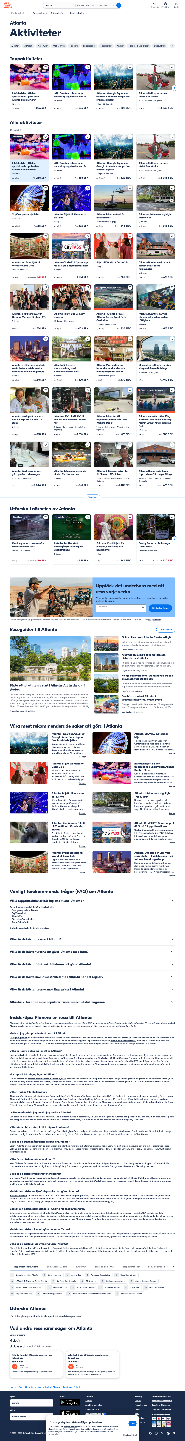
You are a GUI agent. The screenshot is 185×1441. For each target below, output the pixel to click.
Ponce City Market (92, 1181)
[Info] (21, 130)
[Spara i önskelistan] (45, 67)
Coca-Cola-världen (21, 922)
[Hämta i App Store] (70, 1413)
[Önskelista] (154, 4)
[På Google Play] (70, 1402)
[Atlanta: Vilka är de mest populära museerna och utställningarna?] (172, 1002)
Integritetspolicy (154, 620)
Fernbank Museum (18, 1195)
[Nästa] (174, 88)
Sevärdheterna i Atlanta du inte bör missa (29, 928)
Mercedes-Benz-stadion (23, 919)
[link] (29, 88)
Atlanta (39, 1316)
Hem (12, 1387)
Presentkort (140, 1418)
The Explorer (140, 1422)
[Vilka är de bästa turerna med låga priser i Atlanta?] (172, 989)
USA (20, 1387)
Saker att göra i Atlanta (49, 1387)
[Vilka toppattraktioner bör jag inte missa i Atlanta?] (172, 901)
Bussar (13, 1131)
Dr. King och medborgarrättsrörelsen (91, 1058)
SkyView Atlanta (19, 913)
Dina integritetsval (93, 1414)
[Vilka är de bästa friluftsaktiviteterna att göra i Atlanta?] (172, 964)
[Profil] (176, 4)
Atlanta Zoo (17, 916)
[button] (29, 88)
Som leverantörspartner (162, 1401)
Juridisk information (93, 1405)
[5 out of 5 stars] (36, 1362)
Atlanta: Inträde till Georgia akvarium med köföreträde (32, 1356)
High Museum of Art (60, 1213)
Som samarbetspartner (161, 1409)
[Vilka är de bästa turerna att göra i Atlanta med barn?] (172, 952)
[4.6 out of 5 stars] (18, 1346)
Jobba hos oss (141, 1405)
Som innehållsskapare (161, 1405)
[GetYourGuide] (8, 5)
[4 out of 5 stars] (92, 1362)
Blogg (137, 1409)
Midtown (50, 1117)
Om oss (138, 1401)
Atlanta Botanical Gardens (123, 1040)
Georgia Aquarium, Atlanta (25, 910)
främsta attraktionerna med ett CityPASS (47, 1079)
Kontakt (88, 1401)
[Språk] (165, 4)
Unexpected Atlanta (19, 1055)
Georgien (29, 1387)
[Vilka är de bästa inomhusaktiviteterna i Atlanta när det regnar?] (172, 977)
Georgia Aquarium (18, 1037)
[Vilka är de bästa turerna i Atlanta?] (172, 939)
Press (137, 1414)
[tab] (26, 1266)
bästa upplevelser (72, 1316)
